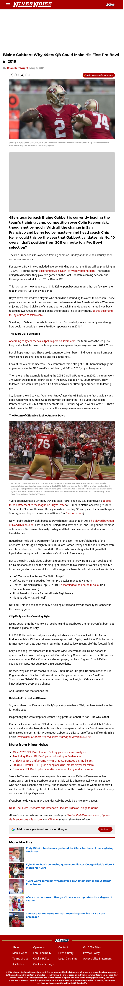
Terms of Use (20, 958)
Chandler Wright (17, 68)
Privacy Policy (91, 953)
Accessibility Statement (97, 958)
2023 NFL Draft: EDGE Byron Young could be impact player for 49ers (53, 764)
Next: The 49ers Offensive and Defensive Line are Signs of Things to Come (53, 807)
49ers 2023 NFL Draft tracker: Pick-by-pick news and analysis (49, 752)
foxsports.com (74, 513)
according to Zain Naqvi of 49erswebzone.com (66, 270)
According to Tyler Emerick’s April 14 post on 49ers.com (42, 341)
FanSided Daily (42, 953)
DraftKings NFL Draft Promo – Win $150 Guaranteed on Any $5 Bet (53, 760)
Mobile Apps (19, 953)
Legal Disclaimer (68, 958)
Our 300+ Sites (92, 947)
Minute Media (19, 972)
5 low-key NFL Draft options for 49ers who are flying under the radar (53, 769)
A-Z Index (18, 964)
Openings (39, 947)
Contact (63, 947)
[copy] (27, 75)
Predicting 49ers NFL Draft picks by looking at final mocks (47, 756)
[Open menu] (8, 4)
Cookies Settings (43, 964)
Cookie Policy (41, 958)
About (16, 947)
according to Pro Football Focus (79, 584)
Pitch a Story (65, 953)
